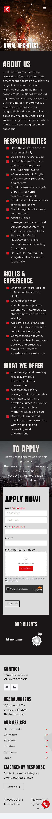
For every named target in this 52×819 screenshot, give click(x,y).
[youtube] (7, 687)
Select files (26, 568)
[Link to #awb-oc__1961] (44, 9)
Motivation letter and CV (20, 550)
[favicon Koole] (7, 7)
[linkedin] (14, 687)
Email (15, 526)
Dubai (12, 39)
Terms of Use (12, 804)
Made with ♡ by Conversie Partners (39, 804)
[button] (26, 729)
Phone (9, 538)
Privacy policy (12, 799)
